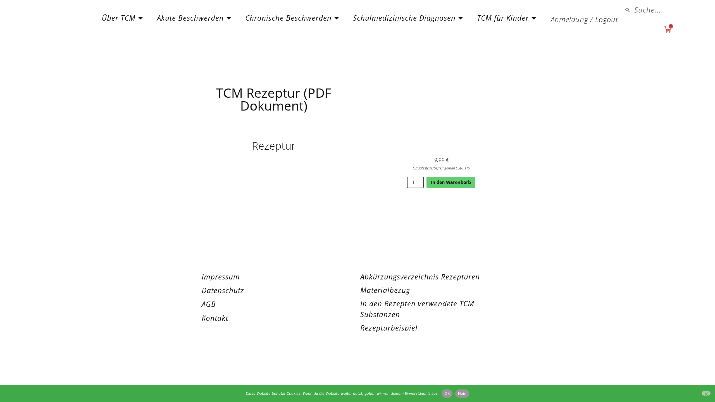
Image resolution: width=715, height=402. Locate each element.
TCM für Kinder (503, 18)
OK (447, 393)
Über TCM (118, 18)
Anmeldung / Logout (584, 19)
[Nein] (706, 393)
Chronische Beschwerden (288, 18)
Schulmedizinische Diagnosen (404, 18)
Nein (462, 393)
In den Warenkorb (451, 182)
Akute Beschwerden (190, 18)
